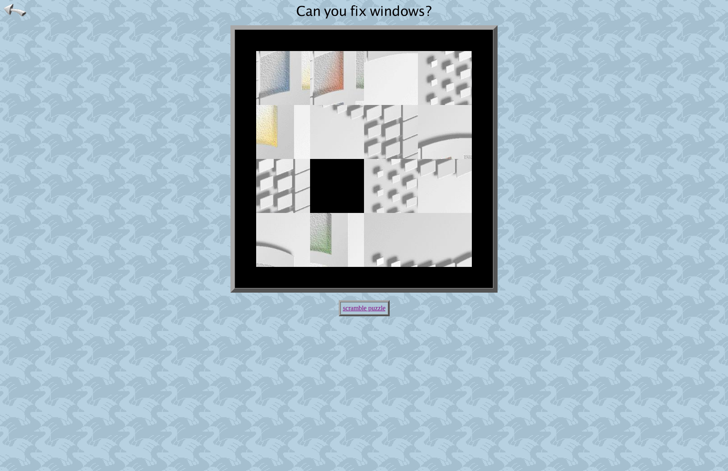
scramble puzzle (364, 308)
